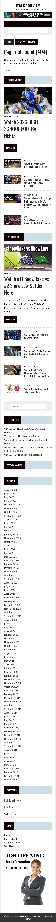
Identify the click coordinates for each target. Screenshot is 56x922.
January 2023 (11, 601)
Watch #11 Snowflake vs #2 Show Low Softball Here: (26, 285)
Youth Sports (10, 814)
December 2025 (12, 504)
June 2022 (9, 623)
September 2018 (12, 746)
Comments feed (12, 842)
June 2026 (9, 493)
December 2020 (12, 679)
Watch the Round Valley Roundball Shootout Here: (35, 165)
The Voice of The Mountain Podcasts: (23, 436)
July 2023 (9, 586)
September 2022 (12, 616)
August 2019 (10, 712)
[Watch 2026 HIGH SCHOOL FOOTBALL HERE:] (28, 112)
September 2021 (12, 649)
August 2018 (10, 749)
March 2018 (10, 764)
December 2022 (12, 605)
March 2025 (10, 530)
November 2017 (12, 779)
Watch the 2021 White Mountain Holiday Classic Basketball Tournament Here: (37, 373)
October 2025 (11, 512)
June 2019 (9, 716)
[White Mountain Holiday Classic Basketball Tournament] (12, 223)
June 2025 (9, 523)
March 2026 (10, 501)
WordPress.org (12, 846)
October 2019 (11, 705)
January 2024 (11, 564)
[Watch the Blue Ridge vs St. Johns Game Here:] (12, 391)
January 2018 (11, 772)
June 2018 (9, 753)
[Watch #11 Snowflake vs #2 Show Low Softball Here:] (28, 269)
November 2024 (12, 538)
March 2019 (10, 723)
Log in (7, 835)
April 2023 (9, 593)
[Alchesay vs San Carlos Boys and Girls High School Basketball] (12, 182)
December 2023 (12, 567)
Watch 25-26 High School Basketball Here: (26, 454)
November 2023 (12, 571)
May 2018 (9, 757)
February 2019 (11, 727)
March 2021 (10, 668)
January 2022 (11, 634)
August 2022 (10, 619)
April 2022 (9, 631)
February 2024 (11, 560)
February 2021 (11, 671)
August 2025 (10, 519)
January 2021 (11, 675)
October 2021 (11, 645)
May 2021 (9, 660)
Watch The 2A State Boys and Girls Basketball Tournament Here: (37, 354)
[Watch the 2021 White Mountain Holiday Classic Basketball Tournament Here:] (12, 373)
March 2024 (10, 556)
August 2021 (10, 653)
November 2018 (12, 738)
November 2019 (12, 701)
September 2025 (12, 515)
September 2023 (12, 579)
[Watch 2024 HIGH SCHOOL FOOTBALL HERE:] (12, 338)
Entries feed (10, 838)
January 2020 (11, 694)
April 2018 (9, 761)
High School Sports (12, 800)
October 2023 (11, 575)
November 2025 (12, 508)
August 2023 (10, 582)
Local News (9, 807)
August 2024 (10, 545)
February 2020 (11, 690)
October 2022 (11, 612)
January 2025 (11, 534)
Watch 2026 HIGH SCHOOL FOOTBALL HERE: (22, 128)
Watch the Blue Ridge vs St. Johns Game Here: (36, 390)
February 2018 (11, 768)
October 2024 (11, 541)
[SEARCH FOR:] (28, 30)
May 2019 (9, 720)
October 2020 (11, 686)
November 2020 (12, 683)
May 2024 (9, 553)
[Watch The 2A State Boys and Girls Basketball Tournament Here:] (12, 354)
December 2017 (12, 776)
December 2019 (12, 697)
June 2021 (9, 657)
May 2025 (9, 527)
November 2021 (12, 642)
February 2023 (11, 597)
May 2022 (9, 627)
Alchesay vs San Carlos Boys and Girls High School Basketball (36, 182)
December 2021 (12, 638)
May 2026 (9, 497)
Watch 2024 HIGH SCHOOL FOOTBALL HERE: (36, 337)
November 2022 (12, 608)
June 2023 (9, 590)
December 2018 (12, 735)
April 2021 (9, 664)
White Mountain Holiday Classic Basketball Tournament (37, 221)
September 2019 (12, 709)
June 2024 (9, 549)
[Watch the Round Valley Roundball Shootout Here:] (12, 166)
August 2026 (10, 489)
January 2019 (11, 731)
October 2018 (11, 742)
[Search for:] (23, 70)
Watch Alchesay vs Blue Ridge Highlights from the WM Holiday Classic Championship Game (37, 203)
